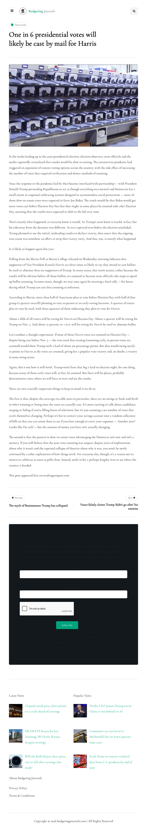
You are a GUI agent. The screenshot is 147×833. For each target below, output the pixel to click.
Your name (73, 568)
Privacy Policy (18, 788)
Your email (73, 588)
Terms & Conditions (22, 796)
